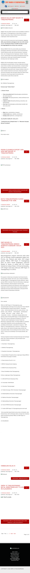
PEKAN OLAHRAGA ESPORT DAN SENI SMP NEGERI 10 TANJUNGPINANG (12, 151)
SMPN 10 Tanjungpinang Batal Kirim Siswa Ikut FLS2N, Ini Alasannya (12, 487)
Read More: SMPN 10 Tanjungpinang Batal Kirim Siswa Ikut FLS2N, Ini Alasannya (15, 521)
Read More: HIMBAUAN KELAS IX (20, 478)
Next (12, 533)
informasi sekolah (6, 23)
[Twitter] (17, 6)
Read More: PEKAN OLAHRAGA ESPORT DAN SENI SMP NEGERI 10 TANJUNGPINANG (15, 191)
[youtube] (22, 6)
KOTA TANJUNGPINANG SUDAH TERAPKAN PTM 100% (12, 200)
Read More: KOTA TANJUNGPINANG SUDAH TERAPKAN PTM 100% (15, 231)
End (15, 533)
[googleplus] (15, 9)
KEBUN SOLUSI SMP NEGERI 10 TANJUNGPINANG (12, 19)
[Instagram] (11, 6)
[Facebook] (6, 6)
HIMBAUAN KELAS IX (8, 466)
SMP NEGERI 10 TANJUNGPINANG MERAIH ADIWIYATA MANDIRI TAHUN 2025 (11, 244)
